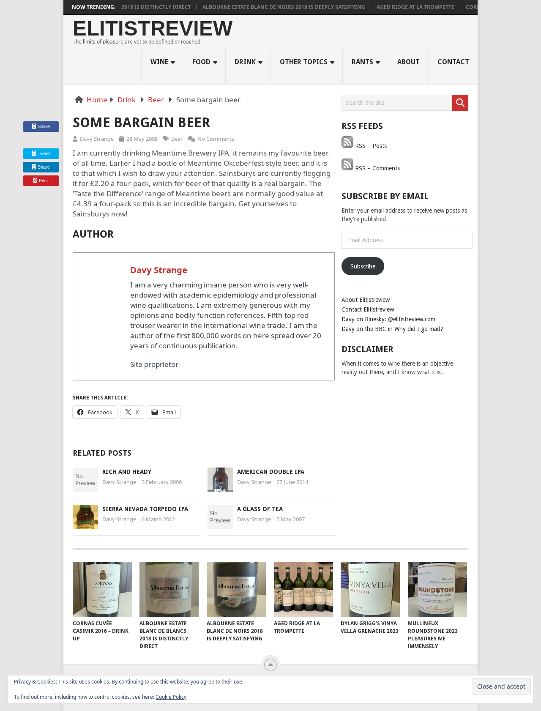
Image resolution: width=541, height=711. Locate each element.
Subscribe (362, 266)
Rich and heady (126, 471)
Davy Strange (97, 138)
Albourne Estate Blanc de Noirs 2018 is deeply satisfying (274, 7)
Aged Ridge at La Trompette (406, 7)
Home (97, 99)
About (408, 62)
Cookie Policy (171, 696)
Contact (453, 62)
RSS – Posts (370, 145)
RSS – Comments (376, 168)
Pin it (44, 180)
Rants (362, 62)
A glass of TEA (260, 509)
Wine (159, 62)
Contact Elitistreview (368, 309)
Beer (156, 99)
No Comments (215, 138)
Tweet (43, 153)
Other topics (304, 62)
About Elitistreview (366, 299)
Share (44, 126)
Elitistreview (152, 28)
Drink (245, 62)
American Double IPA (270, 471)
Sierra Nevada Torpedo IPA (145, 509)
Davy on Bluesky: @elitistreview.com (388, 319)
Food (201, 62)
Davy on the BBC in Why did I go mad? (392, 328)
